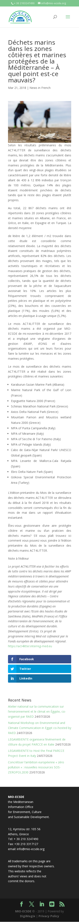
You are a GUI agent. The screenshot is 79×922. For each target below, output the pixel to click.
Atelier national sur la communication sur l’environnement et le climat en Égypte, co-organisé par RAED (37, 711)
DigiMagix (27, 916)
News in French (40, 88)
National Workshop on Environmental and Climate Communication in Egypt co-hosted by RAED (39, 728)
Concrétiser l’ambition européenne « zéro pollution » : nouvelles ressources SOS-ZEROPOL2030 (36, 767)
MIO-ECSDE (23, 911)
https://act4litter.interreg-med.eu (30, 646)
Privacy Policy (49, 916)
